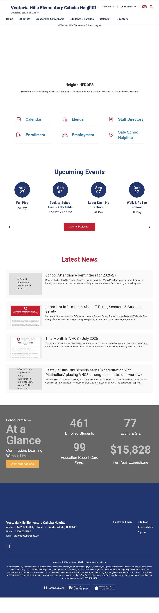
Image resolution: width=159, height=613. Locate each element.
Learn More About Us (22, 463)
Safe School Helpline (129, 134)
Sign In (142, 532)
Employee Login (122, 522)
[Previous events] (9, 227)
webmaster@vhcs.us (26, 535)
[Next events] (150, 227)
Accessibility (145, 527)
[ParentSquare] (54, 588)
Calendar (33, 119)
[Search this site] (151, 6)
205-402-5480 (23, 531)
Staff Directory (131, 119)
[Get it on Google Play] (78, 587)
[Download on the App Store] (104, 587)
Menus (78, 119)
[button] (108, 6)
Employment (83, 134)
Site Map (143, 522)
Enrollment (35, 134)
